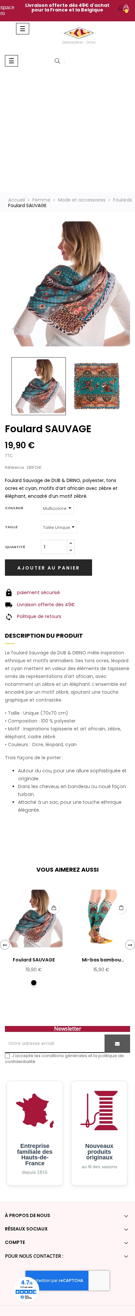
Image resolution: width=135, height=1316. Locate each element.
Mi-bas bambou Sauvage (101, 960)
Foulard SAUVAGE (34, 960)
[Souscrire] (117, 1044)
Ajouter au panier (48, 568)
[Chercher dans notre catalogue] (57, 61)
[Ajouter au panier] (53, 908)
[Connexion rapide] (120, 8)
